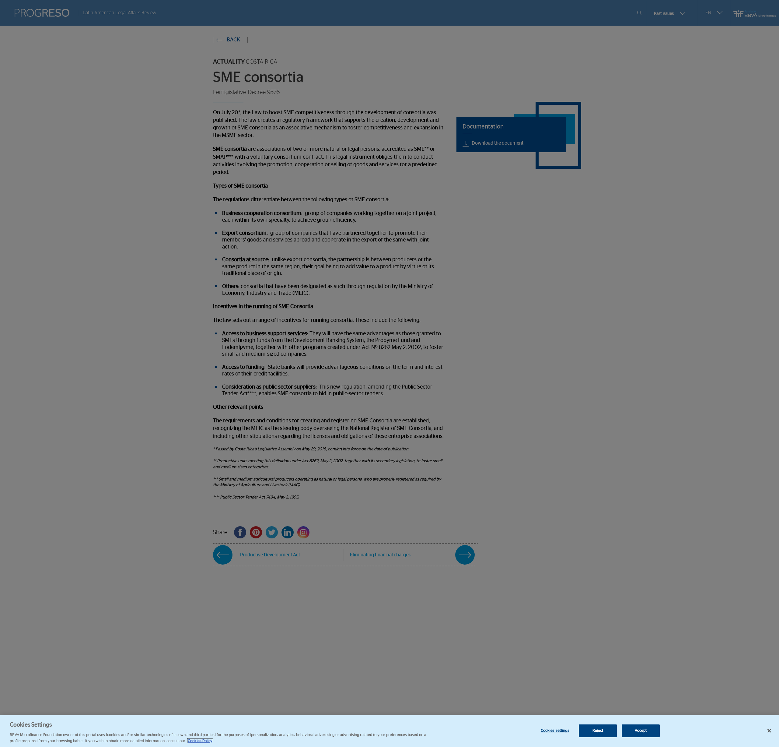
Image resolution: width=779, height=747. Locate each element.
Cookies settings (555, 731)
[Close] (769, 731)
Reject (597, 731)
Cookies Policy (200, 741)
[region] (389, 731)
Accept (641, 731)
